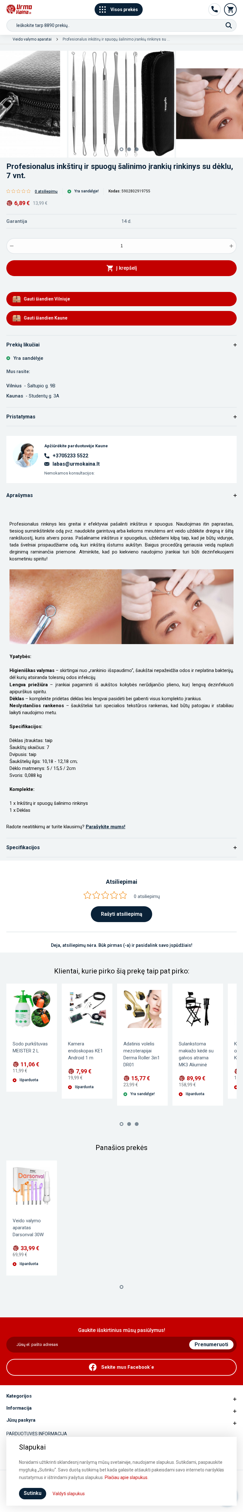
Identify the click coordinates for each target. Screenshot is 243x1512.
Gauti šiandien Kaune (45, 317)
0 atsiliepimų (46, 191)
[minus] (12, 246)
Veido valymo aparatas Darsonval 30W (28, 1227)
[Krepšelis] (230, 9)
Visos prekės (124, 9)
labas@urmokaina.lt (76, 464)
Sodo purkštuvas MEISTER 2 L (30, 1047)
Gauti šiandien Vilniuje (47, 298)
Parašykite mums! (105, 827)
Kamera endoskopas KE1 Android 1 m (85, 1051)
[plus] (231, 246)
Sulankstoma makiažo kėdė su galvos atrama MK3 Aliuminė (196, 1054)
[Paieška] (229, 25)
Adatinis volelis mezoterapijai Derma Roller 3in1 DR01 (141, 1054)
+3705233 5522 (70, 456)
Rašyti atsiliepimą (121, 914)
